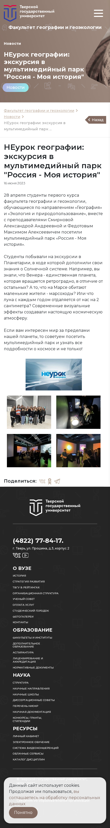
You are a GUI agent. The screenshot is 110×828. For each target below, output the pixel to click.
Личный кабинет (26, 736)
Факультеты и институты (32, 637)
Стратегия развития (29, 581)
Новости (15, 87)
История (19, 575)
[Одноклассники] (50, 481)
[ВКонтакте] (42, 481)
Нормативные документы (33, 667)
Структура (21, 682)
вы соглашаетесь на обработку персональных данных (54, 797)
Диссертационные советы (34, 700)
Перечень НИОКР (25, 706)
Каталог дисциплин (29, 759)
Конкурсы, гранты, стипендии (27, 719)
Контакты (20, 622)
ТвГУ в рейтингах (26, 587)
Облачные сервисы (28, 753)
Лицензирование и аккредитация (28, 660)
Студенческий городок (31, 610)
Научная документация (32, 712)
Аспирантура (23, 652)
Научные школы (26, 694)
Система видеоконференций (36, 748)
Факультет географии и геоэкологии (39, 110)
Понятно (23, 812)
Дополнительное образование (26, 645)
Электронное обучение (31, 742)
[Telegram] (57, 481)
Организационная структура (36, 593)
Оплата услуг (23, 605)
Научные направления (31, 688)
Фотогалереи (23, 616)
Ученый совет (24, 599)
